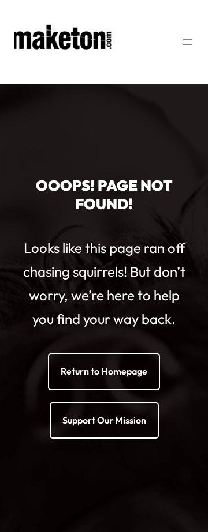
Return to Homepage (104, 371)
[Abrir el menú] (187, 42)
